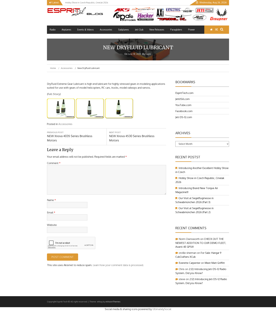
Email (51, 212)
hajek (148, 54)
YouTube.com (183, 105)
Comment (54, 163)
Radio (53, 29)
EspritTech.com (184, 93)
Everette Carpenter (189, 262)
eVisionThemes (113, 301)
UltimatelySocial (162, 309)
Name (51, 200)
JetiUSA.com (182, 99)
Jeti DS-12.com (183, 117)
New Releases (157, 29)
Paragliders (176, 29)
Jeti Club (139, 29)
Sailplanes (123, 29)
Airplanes (66, 29)
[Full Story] (61, 117)
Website (52, 225)
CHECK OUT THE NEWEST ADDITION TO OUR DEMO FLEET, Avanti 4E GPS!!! (200, 242)
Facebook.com (183, 111)
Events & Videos (85, 29)
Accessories (106, 29)
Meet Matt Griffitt (215, 262)
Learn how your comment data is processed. (118, 265)
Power (191, 29)
